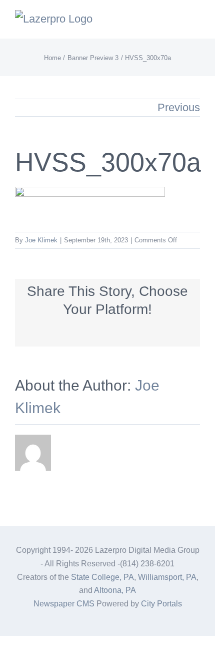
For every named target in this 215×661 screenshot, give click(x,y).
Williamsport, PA (167, 577)
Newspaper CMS (64, 603)
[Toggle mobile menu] (196, 23)
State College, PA (102, 577)
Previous (179, 107)
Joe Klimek (41, 240)
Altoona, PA (115, 590)
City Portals (161, 603)
